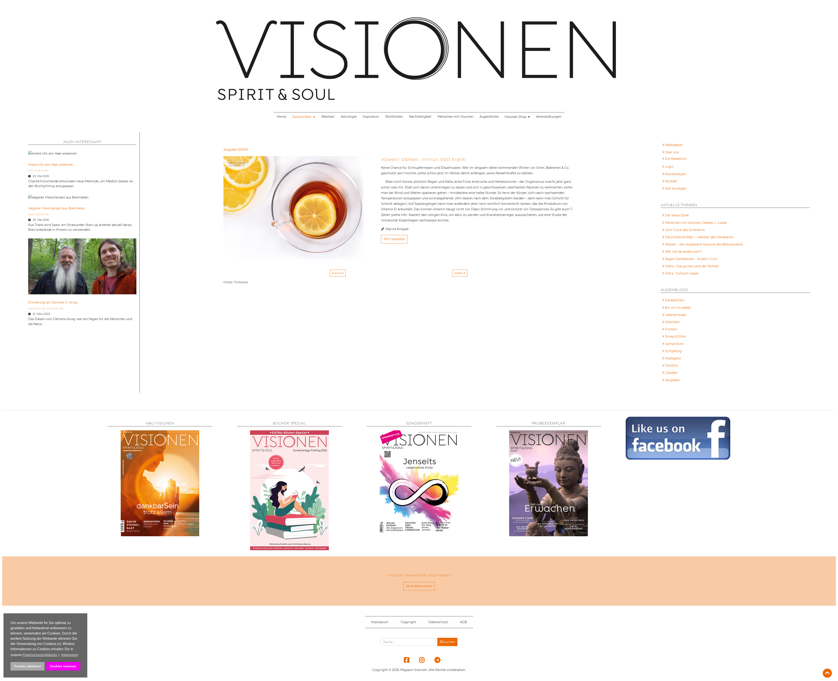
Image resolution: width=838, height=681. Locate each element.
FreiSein (671, 329)
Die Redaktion (676, 159)
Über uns (672, 152)
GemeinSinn (674, 344)
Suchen (449, 642)
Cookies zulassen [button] (63, 666)
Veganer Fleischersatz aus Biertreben (56, 208)
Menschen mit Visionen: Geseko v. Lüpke (696, 223)
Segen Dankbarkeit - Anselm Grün (691, 259)
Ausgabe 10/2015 (235, 150)
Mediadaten (674, 145)
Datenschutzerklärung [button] (40, 655)
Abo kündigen (675, 188)
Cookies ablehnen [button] (27, 666)
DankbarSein (675, 300)
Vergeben (672, 380)
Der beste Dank (677, 215)
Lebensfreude (675, 315)
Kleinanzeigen (675, 174)
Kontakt (671, 181)
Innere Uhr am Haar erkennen (50, 165)
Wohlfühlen (394, 117)
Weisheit (328, 117)
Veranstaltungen (548, 117)
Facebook (404, 660)
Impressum (379, 622)
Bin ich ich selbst (678, 308)
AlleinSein (672, 322)
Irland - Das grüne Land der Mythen (692, 266)
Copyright (408, 622)
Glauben (671, 373)
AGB (463, 622)
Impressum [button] (69, 655)
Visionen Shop (515, 117)
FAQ (668, 159)
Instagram (419, 660)
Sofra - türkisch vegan (682, 273)
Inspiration (371, 117)
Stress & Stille (675, 336)
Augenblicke (488, 117)
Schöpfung (673, 351)
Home (281, 117)
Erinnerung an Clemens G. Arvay (53, 302)
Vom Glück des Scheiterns (685, 230)
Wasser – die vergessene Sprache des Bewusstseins (704, 244)
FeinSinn (671, 365)
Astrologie (349, 117)
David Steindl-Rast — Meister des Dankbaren (699, 237)
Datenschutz (438, 622)
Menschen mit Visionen (455, 117)
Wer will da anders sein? (683, 251)
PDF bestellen (394, 239)
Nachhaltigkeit (420, 117)
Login (669, 167)
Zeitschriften (302, 117)
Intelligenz (673, 358)
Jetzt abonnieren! (419, 586)
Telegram (434, 660)
